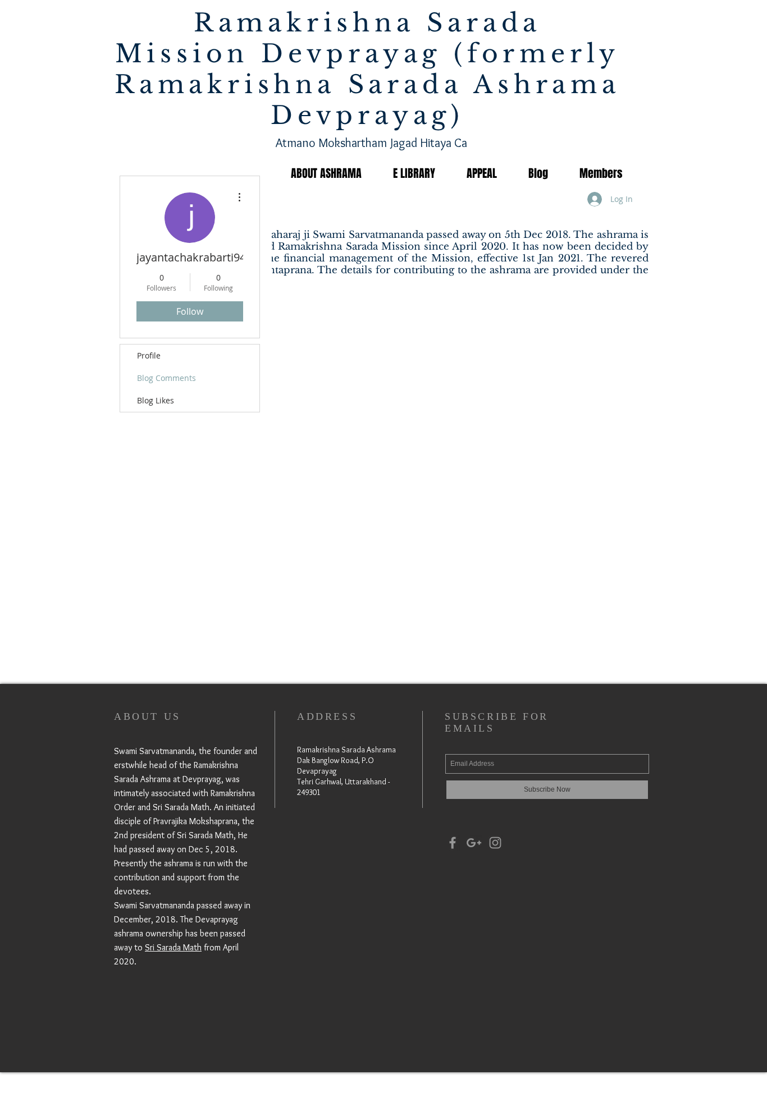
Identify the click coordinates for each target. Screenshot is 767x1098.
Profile (149, 355)
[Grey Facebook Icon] (452, 843)
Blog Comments (166, 378)
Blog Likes (155, 400)
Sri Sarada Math (173, 947)
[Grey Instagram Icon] (495, 843)
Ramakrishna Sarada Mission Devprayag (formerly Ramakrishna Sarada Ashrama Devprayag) (367, 69)
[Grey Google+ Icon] (474, 843)
